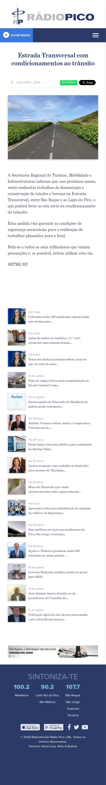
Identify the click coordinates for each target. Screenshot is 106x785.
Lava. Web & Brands (63, 746)
